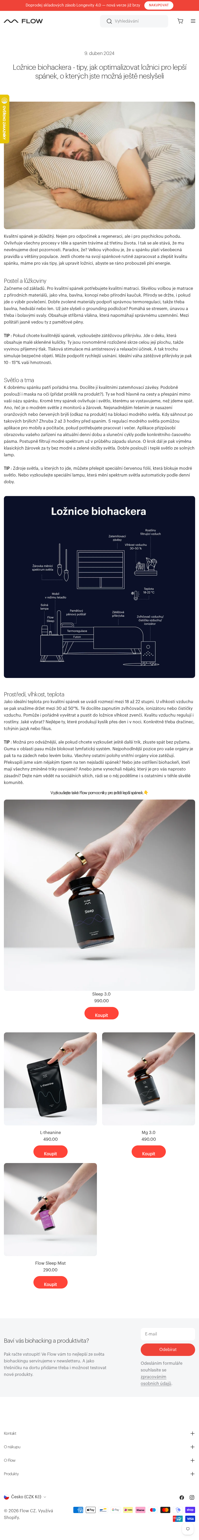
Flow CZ (28, 1511)
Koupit (101, 1015)
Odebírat (168, 1350)
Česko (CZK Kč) (26, 1497)
